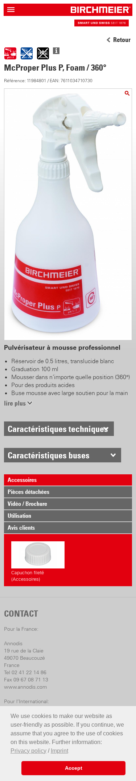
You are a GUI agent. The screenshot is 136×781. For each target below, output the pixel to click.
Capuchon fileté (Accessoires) (27, 576)
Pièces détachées (28, 491)
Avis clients (21, 527)
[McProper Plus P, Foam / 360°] (127, 93)
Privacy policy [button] (28, 751)
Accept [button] (73, 768)
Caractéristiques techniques (58, 429)
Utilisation (19, 515)
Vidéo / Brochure (27, 503)
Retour (122, 39)
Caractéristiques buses (49, 455)
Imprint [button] (59, 751)
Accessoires (22, 479)
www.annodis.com (25, 687)
